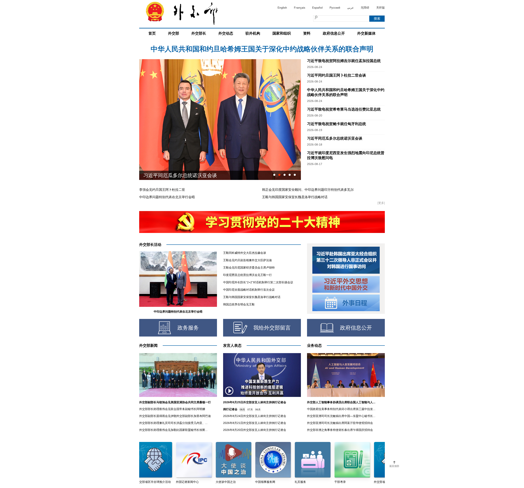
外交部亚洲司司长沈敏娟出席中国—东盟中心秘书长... (341, 416)
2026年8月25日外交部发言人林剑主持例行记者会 (254, 402)
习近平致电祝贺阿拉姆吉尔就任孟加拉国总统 (262, 49)
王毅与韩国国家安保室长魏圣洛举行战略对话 (295, 197)
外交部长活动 (150, 245)
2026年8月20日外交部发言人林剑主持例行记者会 (254, 430)
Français (299, 7)
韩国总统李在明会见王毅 (239, 304)
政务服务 (188, 328)
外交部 (173, 33)
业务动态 (314, 345)
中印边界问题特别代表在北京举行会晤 (167, 197)
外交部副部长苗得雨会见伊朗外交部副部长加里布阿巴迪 (175, 416)
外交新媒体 (366, 33)
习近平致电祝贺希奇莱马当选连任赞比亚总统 (344, 109)
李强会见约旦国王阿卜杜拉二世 (162, 189)
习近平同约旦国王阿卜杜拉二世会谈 (336, 75)
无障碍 (365, 7)
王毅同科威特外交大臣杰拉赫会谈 (244, 252)
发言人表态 (232, 345)
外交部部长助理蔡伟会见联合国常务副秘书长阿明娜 (172, 409)
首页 (152, 33)
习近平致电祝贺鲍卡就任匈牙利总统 (336, 124)
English (282, 7)
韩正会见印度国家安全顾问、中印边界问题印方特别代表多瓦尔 (308, 189)
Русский (335, 7)
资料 (307, 33)
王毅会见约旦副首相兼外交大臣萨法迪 (247, 260)
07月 (250, 409)
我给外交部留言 (272, 328)
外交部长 (198, 33)
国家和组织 (281, 33)
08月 (242, 409)
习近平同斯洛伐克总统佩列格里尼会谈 (185, 175)
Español (317, 7)
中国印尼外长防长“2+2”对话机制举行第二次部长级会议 (258, 282)
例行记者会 (230, 409)
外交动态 (225, 33)
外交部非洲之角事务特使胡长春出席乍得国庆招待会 (340, 430)
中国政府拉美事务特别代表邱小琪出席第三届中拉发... (341, 409)
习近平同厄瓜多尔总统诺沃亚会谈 (334, 138)
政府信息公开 (334, 33)
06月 (258, 409)
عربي (350, 7)
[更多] (381, 202)
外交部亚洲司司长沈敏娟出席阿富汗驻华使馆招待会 (340, 423)
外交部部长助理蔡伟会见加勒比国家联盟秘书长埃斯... (173, 430)
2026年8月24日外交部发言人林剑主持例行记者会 (254, 416)
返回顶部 (394, 466)
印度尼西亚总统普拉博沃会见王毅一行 (247, 275)
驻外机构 (252, 33)
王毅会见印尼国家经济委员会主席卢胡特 (249, 267)
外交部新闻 (148, 345)
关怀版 (380, 7)
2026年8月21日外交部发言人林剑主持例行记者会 (254, 423)
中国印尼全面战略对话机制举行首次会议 (249, 289)
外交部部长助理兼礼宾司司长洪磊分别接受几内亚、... (173, 423)
